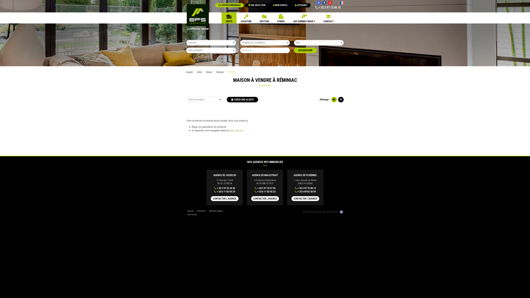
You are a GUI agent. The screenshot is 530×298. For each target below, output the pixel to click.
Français (342, 3)
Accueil (189, 72)
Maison (209, 72)
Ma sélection (258, 5)
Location (246, 21)
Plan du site (192, 214)
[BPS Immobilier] (197, 17)
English (337, 3)
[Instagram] (319, 3)
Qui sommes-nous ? (304, 21)
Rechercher (305, 50)
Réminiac (220, 72)
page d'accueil (236, 130)
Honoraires (201, 211)
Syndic (281, 21)
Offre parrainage (231, 5)
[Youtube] (330, 3)
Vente (229, 21)
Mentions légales (216, 211)
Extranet (302, 5)
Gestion (264, 21)
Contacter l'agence (224, 198)
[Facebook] (324, 3)
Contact (328, 21)
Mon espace (281, 5)
